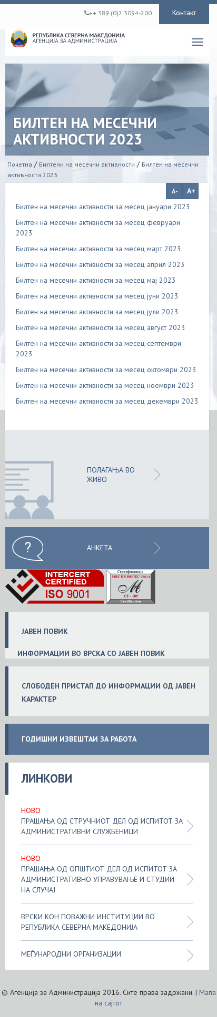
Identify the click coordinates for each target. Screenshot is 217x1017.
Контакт (184, 12)
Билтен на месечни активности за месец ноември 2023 (105, 385)
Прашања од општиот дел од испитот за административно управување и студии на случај (99, 879)
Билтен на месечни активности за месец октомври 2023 (106, 369)
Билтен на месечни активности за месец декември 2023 (107, 401)
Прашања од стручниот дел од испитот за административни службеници (102, 826)
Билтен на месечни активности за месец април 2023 (100, 264)
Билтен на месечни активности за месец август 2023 (100, 327)
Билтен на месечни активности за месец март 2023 (98, 248)
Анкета (99, 547)
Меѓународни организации (71, 954)
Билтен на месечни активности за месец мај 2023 (96, 280)
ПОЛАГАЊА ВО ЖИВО (111, 474)
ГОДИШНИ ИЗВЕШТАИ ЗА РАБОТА (79, 739)
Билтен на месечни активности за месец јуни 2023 (97, 296)
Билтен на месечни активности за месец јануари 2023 (103, 206)
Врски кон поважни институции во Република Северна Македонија (88, 922)
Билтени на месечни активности (87, 164)
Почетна (19, 164)
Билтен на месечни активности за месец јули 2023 (97, 311)
